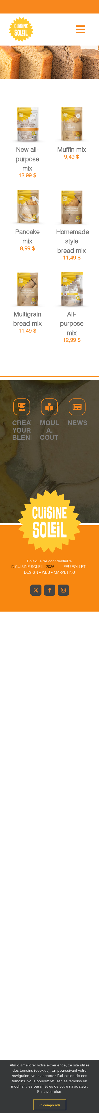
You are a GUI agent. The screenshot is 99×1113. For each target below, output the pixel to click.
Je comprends (49, 1105)
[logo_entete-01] (21, 18)
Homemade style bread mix (72, 241)
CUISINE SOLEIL (29, 566)
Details (31, 128)
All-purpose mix (71, 323)
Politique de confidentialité (49, 561)
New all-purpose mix (27, 159)
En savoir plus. (49, 1091)
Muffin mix (71, 149)
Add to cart (27, 123)
